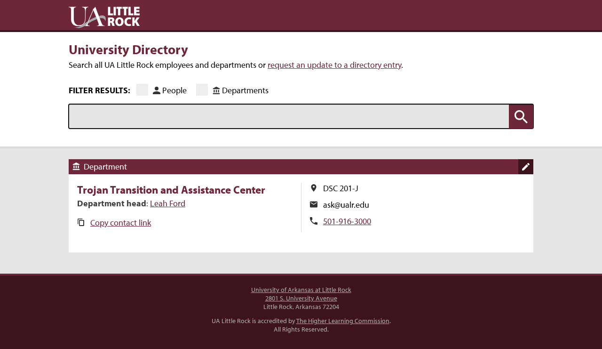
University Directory (128, 49)
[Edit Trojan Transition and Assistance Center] (525, 166)
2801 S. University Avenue (301, 298)
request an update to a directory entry (334, 64)
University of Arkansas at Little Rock (301, 289)
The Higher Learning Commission (342, 321)
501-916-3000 (347, 221)
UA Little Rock (104, 17)
